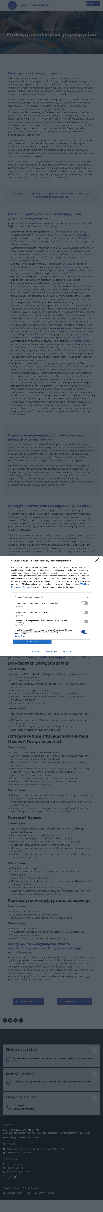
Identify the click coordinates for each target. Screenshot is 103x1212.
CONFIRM (32, 642)
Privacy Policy (67, 651)
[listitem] (51, 597)
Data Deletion (36, 651)
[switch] (84, 603)
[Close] (97, 560)
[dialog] (51, 606)
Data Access (51, 651)
